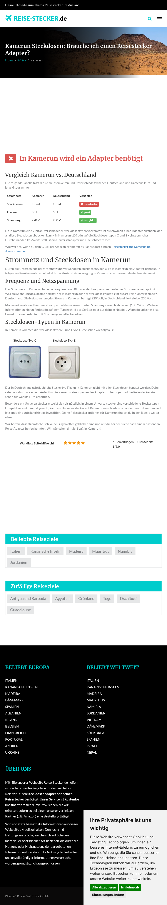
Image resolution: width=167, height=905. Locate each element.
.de (40, 18)
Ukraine (12, 752)
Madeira (76, 551)
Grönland (86, 598)
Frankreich (15, 733)
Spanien (12, 707)
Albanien (13, 713)
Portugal (14, 739)
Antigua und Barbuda (28, 598)
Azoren (11, 746)
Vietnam (94, 720)
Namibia (125, 551)
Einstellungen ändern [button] (108, 895)
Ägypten (62, 598)
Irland (11, 720)
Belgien (12, 726)
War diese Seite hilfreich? (37, 443)
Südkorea (95, 733)
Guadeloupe (20, 609)
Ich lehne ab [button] (130, 887)
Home (9, 60)
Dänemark (14, 700)
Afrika (22, 60)
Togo (107, 598)
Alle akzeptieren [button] (104, 887)
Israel (92, 746)
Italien (15, 551)
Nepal (92, 752)
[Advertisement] (83, 110)
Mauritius (100, 551)
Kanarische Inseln (45, 551)
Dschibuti (128, 598)
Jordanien (18, 562)
